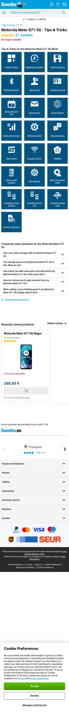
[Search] (63, 12)
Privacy (29, 564)
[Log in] (51, 4)
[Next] (64, 449)
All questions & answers (17, 299)
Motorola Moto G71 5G (12, 25)
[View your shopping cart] (64, 4)
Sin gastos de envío (21, 398)
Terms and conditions (25, 567)
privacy (21, 678)
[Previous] (4, 449)
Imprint (38, 564)
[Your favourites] (58, 4)
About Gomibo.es (15, 564)
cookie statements (39, 678)
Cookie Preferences (52, 564)
